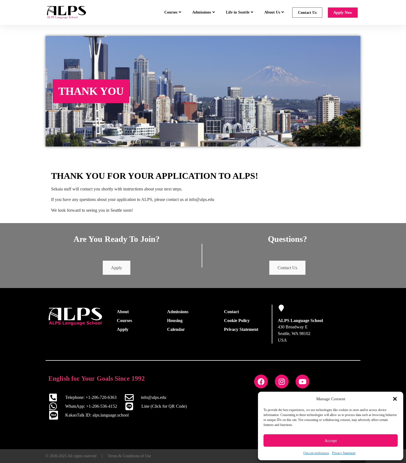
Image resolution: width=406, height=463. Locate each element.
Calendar (176, 329)
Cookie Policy (237, 320)
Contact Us (307, 13)
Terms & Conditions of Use (129, 456)
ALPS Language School (300, 320)
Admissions (201, 12)
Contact (231, 311)
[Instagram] (282, 381)
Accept (331, 440)
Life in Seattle (237, 12)
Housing (175, 320)
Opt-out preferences (316, 453)
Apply (116, 267)
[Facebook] (261, 381)
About (123, 311)
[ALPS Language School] (281, 308)
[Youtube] (302, 381)
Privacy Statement (343, 453)
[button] (395, 399)
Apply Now (342, 13)
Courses (170, 12)
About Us (272, 12)
